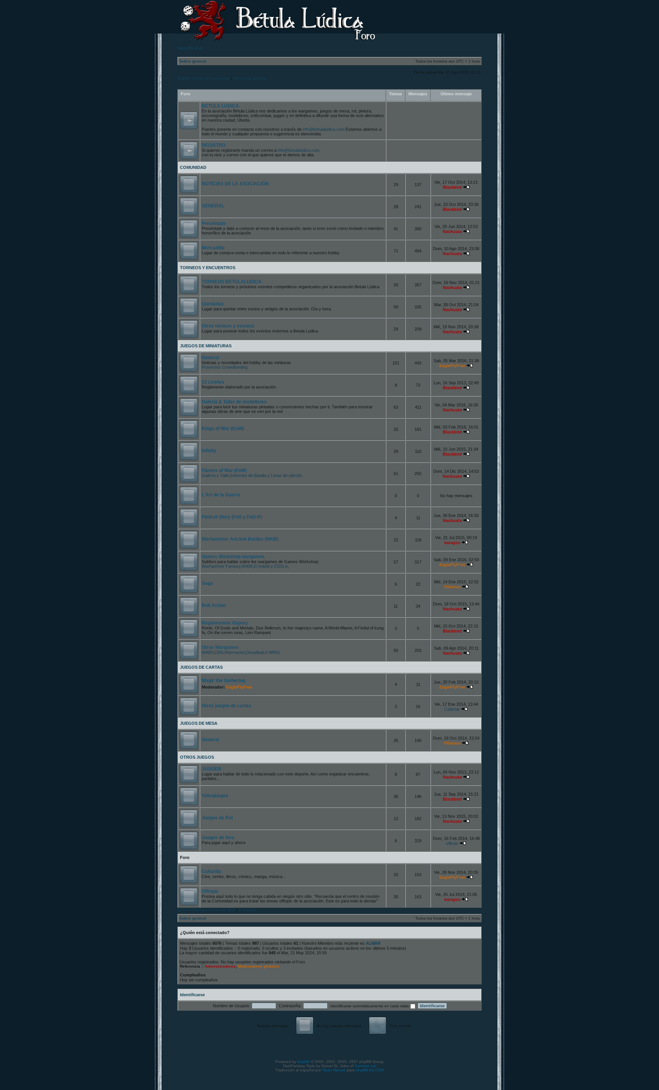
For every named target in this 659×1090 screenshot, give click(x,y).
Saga (207, 583)
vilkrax (452, 843)
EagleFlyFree (452, 365)
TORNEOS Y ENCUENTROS (207, 267)
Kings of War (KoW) (223, 428)
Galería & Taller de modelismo (234, 402)
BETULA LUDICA (220, 106)
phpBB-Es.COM (370, 1070)
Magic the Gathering (223, 680)
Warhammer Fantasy (221, 566)
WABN (208, 652)
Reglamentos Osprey (225, 623)
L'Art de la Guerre (221, 495)
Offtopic (210, 891)
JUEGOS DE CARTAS (201, 667)
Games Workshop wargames (233, 556)
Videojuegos (215, 795)
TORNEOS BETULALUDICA (232, 281)
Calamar (452, 709)
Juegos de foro (218, 837)
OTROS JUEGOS (197, 757)
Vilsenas (452, 586)
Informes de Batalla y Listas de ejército (266, 475)
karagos (452, 542)
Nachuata (452, 231)
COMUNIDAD (193, 167)
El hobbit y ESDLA (271, 566)
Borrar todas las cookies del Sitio (206, 910)
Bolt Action (214, 605)
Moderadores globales (259, 966)
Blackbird (452, 187)
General (210, 357)
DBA (219, 652)
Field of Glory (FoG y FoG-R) (232, 517)
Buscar (467, 17)
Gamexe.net (365, 1066)
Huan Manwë (334, 1070)
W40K (247, 566)
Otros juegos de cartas (226, 705)
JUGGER (211, 769)
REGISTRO (213, 145)
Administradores (220, 966)
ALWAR (373, 943)
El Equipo (247, 910)
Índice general (193, 61)
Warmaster (235, 652)
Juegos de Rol (217, 817)
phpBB (303, 1061)
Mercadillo (213, 247)
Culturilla (211, 871)
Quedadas (213, 304)
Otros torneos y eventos (228, 326)
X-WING (272, 652)
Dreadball (255, 652)
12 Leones (213, 382)
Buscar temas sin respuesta (203, 78)
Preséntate (214, 223)
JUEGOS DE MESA (198, 723)
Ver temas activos (249, 78)
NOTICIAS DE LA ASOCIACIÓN (235, 183)
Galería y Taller (216, 475)
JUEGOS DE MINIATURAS (205, 346)
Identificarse (192, 994)
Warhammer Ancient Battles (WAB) (240, 539)
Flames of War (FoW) (224, 470)
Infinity (209, 450)
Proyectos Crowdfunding (225, 367)
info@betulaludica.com (323, 129)
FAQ (432, 17)
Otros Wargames (220, 647)
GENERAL (213, 206)
